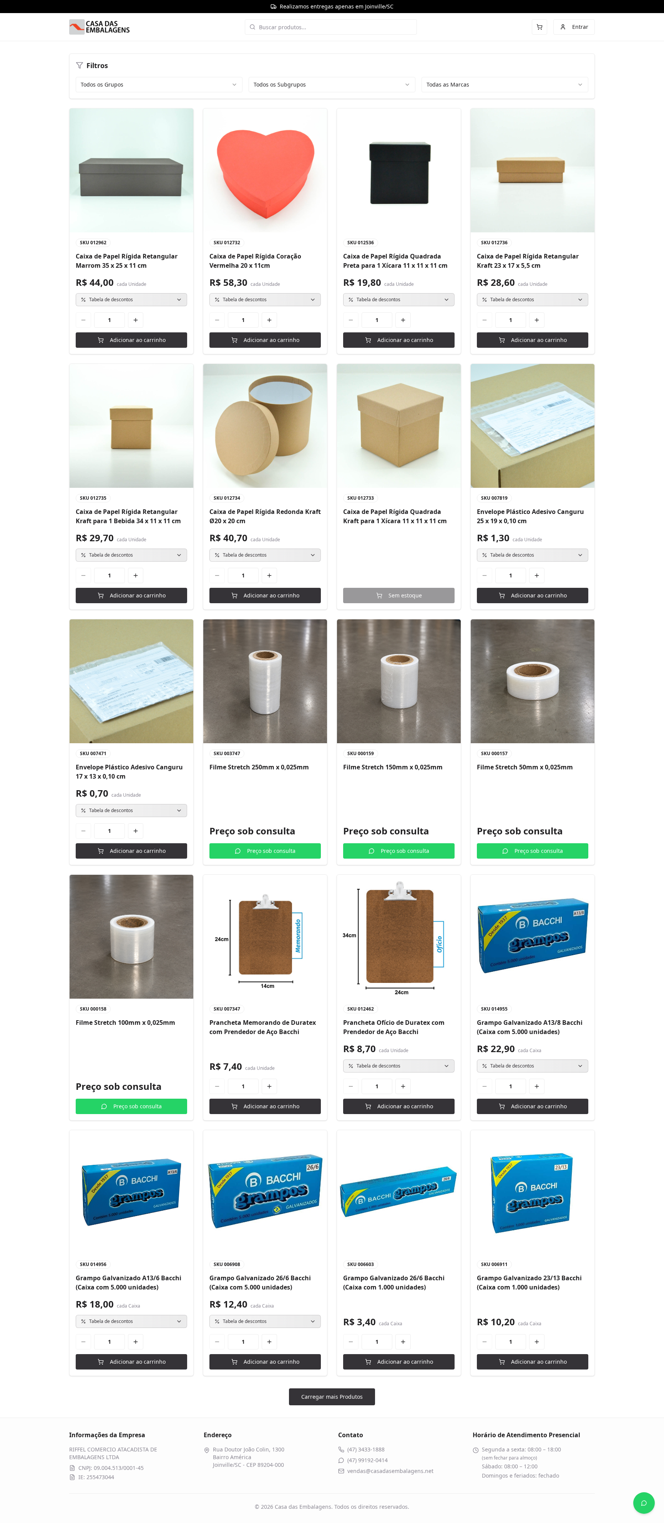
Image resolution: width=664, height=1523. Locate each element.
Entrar (580, 26)
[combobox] (159, 84)
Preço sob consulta (271, 850)
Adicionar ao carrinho (138, 340)
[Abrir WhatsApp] (644, 1503)
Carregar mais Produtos (332, 1396)
